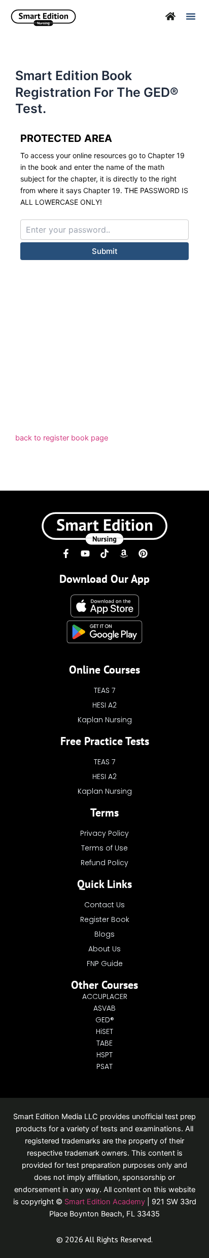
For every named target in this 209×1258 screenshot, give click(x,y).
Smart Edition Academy (104, 1201)
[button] (190, 16)
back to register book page (61, 437)
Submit (105, 251)
